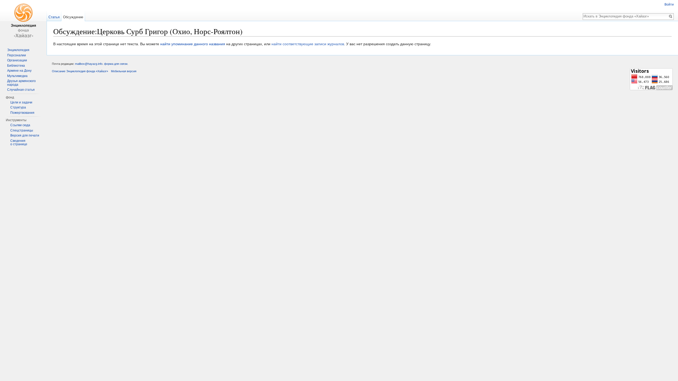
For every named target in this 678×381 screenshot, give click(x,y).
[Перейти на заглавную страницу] (23, 21)
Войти (669, 4)
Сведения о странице (18, 142)
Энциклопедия (18, 50)
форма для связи (115, 63)
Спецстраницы (21, 130)
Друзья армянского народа (21, 83)
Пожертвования (22, 113)
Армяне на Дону (19, 70)
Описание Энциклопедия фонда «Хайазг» (80, 71)
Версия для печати (24, 135)
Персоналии (16, 55)
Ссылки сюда (20, 125)
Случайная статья (21, 90)
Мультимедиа (17, 76)
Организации (17, 60)
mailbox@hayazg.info (88, 63)
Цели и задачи (21, 102)
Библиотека (16, 65)
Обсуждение (73, 17)
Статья (54, 17)
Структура (18, 107)
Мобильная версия (123, 71)
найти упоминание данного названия (192, 44)
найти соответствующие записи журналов (307, 44)
